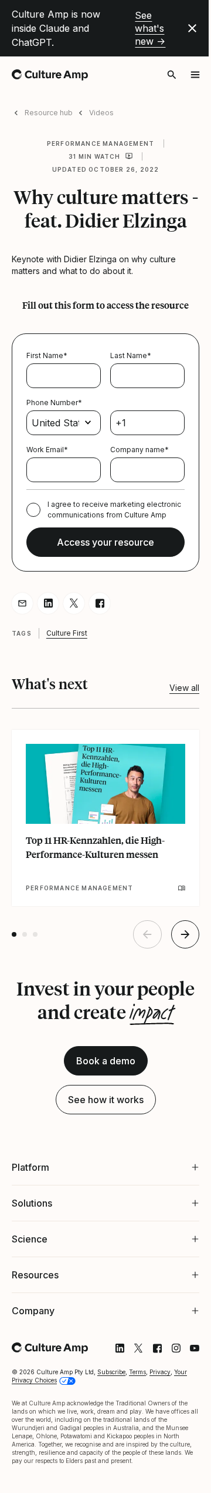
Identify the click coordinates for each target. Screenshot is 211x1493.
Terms (137, 1382)
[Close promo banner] (192, 28)
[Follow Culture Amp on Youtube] (185, 1359)
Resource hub (49, 112)
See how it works (106, 1099)
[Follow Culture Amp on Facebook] (148, 1359)
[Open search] (172, 75)
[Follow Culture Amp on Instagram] (167, 1359)
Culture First (66, 633)
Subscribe (111, 1382)
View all (184, 688)
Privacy (160, 1382)
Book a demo (105, 1061)
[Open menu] (195, 75)
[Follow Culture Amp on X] (129, 1359)
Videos (101, 112)
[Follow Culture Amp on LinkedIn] (110, 1359)
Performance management (100, 143)
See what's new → (150, 28)
